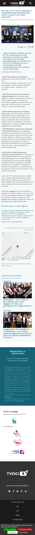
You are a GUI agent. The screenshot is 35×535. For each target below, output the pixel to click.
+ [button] (4, 234)
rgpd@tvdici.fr (8, 397)
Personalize (12, 532)
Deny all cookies (26, 529)
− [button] (4, 237)
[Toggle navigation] (4, 3)
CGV (17, 511)
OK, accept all (10, 529)
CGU (17, 506)
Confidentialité (17, 519)
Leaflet (13, 257)
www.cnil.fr (21, 400)
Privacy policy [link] (23, 532)
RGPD (17, 515)
